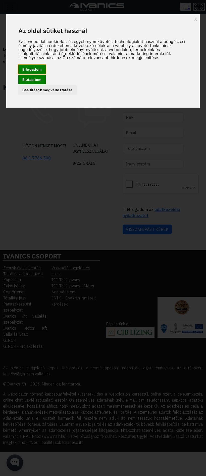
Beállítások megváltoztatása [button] (47, 90)
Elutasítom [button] (32, 79)
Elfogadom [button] (32, 69)
